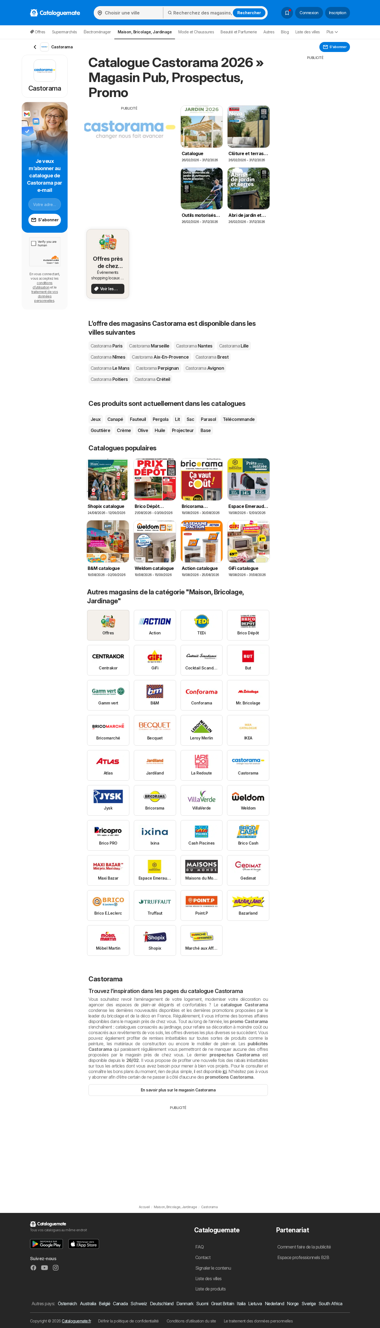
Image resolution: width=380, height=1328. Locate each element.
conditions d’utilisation (43, 285)
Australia (88, 1303)
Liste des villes (307, 31)
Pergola (160, 419)
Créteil (152, 379)
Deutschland (162, 1303)
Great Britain (222, 1303)
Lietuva (255, 1303)
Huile (160, 430)
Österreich (67, 1303)
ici (224, 1071)
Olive (143, 430)
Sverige (309, 1303)
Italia (241, 1303)
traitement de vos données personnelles (44, 296)
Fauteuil (138, 419)
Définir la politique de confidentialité (128, 1321)
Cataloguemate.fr (76, 1321)
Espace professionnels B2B (303, 1257)
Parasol (208, 419)
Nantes (194, 346)
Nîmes (108, 357)
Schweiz (138, 1303)
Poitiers (109, 379)
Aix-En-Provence (160, 357)
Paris (106, 346)
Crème (124, 430)
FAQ (199, 1247)
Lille (234, 346)
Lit (177, 419)
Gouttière (100, 430)
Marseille (149, 346)
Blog (285, 31)
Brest (212, 357)
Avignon (205, 368)
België (104, 1303)
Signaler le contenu (213, 1268)
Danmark (184, 1303)
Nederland (274, 1303)
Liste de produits (210, 1289)
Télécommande (239, 419)
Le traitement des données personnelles (258, 1321)
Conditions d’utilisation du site (191, 1321)
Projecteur (183, 430)
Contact (202, 1257)
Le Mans (110, 368)
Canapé (115, 419)
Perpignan (157, 368)
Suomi (202, 1303)
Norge (292, 1303)
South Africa (330, 1303)
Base (206, 430)
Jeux (96, 419)
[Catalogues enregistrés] (287, 13)
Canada (120, 1303)
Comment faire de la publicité (304, 1247)
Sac (190, 419)
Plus (330, 31)
